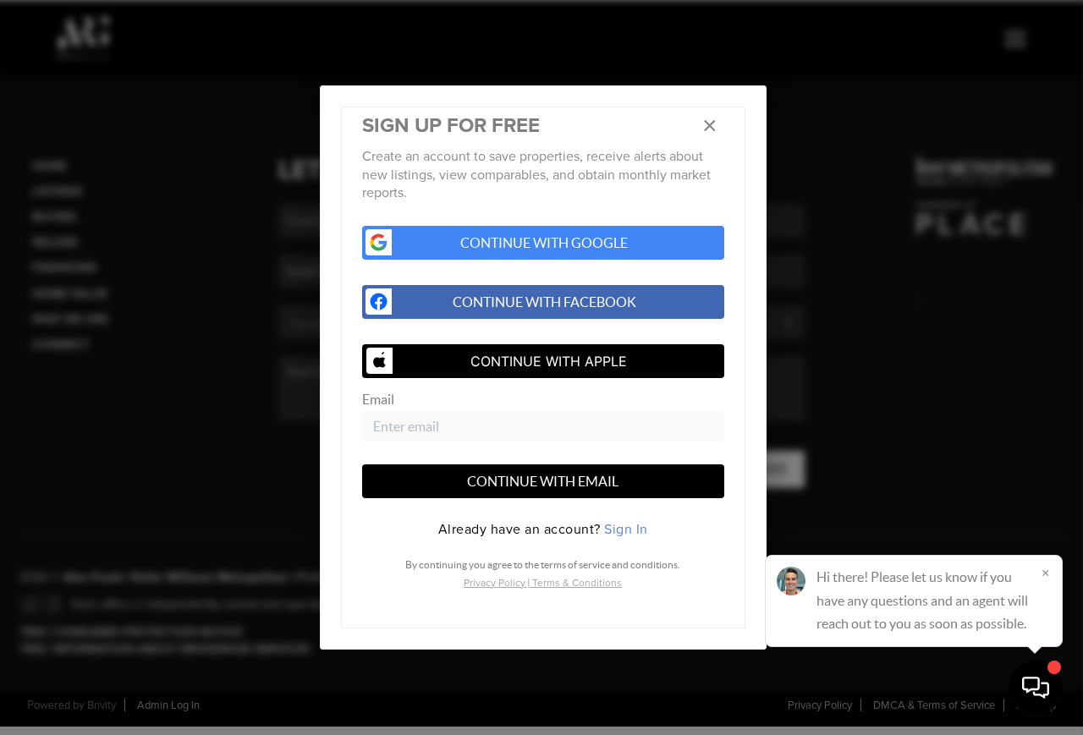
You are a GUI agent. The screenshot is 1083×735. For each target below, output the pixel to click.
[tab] (543, 529)
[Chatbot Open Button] (1036, 688)
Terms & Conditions (577, 583)
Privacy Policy (494, 583)
